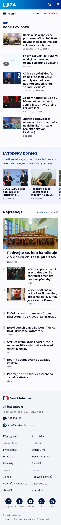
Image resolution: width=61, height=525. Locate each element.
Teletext (8, 456)
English (6, 518)
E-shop (7, 476)
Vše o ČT (7, 490)
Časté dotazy (39, 483)
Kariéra (36, 470)
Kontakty (37, 490)
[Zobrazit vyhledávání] (50, 4)
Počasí (6, 470)
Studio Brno (39, 449)
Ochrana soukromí (23, 518)
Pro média (38, 436)
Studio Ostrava (40, 456)
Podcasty (8, 463)
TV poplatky (10, 449)
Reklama (37, 443)
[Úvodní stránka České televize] (17, 398)
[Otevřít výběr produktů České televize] (57, 4)
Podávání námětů (42, 476)
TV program (10, 436)
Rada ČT (36, 463)
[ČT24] (9, 5)
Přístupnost (43, 518)
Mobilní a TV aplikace (15, 483)
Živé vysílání (10, 443)
